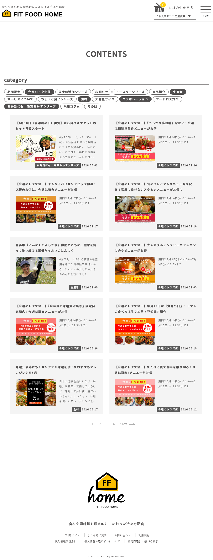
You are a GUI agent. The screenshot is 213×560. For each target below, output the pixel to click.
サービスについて (20, 99)
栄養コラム (72, 106)
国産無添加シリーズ (73, 92)
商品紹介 (158, 92)
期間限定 (13, 92)
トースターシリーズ (130, 92)
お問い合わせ (122, 535)
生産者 (178, 92)
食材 (84, 99)
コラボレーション (136, 99)
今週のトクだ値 (39, 92)
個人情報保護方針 (66, 541)
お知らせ (101, 92)
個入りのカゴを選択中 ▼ (173, 16)
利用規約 (144, 535)
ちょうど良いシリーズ (57, 99)
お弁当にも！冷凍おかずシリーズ (31, 106)
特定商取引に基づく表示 (143, 541)
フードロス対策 (167, 99)
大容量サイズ (105, 99)
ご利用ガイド (71, 535)
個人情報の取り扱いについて (102, 541)
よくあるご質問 (97, 535)
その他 (92, 106)
